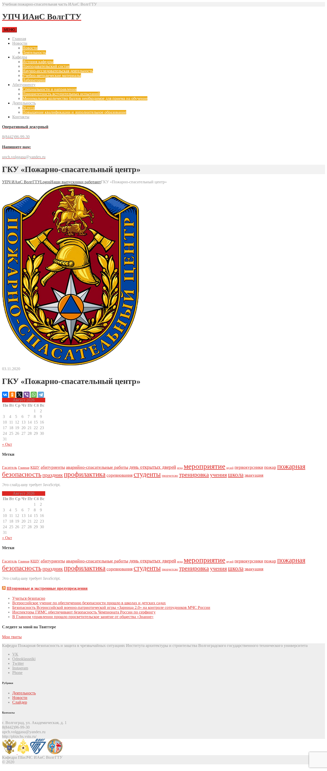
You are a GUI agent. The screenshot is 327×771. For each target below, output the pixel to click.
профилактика (85, 474)
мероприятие (204, 466)
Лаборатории (33, 80)
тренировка (194, 474)
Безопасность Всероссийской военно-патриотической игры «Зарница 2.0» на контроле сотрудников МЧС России (111, 607)
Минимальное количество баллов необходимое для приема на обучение (84, 98)
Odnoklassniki (24, 659)
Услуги (28, 107)
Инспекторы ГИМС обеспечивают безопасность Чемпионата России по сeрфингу (84, 612)
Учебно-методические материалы (51, 75)
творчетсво (170, 475)
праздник (52, 475)
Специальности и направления (49, 89)
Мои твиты (12, 637)
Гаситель (9, 467)
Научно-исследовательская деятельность (57, 71)
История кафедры (37, 61)
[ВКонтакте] (5, 395)
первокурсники (249, 467)
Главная (19, 39)
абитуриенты (53, 467)
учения (218, 475)
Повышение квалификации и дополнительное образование (74, 112)
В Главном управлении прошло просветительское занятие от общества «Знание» (83, 617)
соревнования (120, 475)
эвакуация (253, 475)
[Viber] (27, 395)
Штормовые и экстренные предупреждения (47, 588)
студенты (147, 474)
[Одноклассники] (12, 395)
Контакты (20, 117)
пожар (270, 467)
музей (229, 467)
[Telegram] (41, 395)
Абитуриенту (24, 84)
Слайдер (19, 702)
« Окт (7, 444)
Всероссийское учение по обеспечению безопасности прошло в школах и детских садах (89, 603)
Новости (19, 43)
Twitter (18, 663)
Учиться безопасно (28, 598)
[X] (19, 395)
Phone (17, 672)
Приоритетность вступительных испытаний (61, 94)
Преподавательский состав (45, 66)
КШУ (35, 467)
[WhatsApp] (34, 395)
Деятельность (34, 52)
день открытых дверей (152, 467)
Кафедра (19, 57)
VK (15, 654)
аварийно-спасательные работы (97, 467)
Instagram (20, 668)
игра (180, 467)
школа (235, 474)
